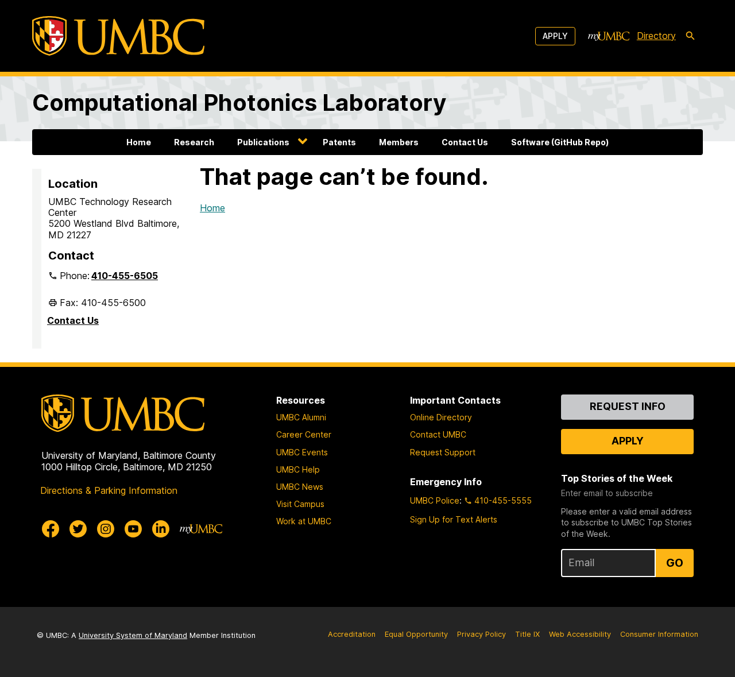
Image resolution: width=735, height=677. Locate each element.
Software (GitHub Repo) (560, 142)
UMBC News (299, 487)
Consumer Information (659, 634)
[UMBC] (118, 36)
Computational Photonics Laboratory (239, 102)
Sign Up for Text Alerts (453, 519)
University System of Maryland (133, 635)
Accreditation (352, 634)
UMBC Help (298, 469)
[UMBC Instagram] (105, 528)
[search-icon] (690, 36)
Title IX (527, 634)
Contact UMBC (438, 434)
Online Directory (441, 417)
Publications (263, 142)
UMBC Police (434, 500)
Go (674, 563)
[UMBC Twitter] (78, 528)
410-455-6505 (124, 275)
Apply (555, 36)
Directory (656, 35)
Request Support (442, 452)
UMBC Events (302, 452)
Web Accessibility (580, 634)
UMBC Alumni (301, 417)
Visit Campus (300, 504)
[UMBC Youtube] (133, 528)
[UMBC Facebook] (50, 528)
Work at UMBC (303, 521)
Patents (339, 142)
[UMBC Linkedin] (160, 528)
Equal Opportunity (416, 634)
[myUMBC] (609, 36)
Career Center (303, 434)
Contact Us (465, 142)
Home (138, 142)
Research (194, 142)
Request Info (628, 406)
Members (399, 142)
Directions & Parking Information (108, 490)
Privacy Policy (481, 634)
